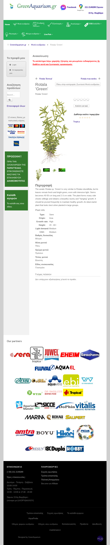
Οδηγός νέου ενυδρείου (48, 524)
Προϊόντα (84, 524)
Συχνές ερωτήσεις (49, 472)
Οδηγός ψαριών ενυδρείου (23, 524)
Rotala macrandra (88, 79)
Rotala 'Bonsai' (45, 79)
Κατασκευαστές (69, 524)
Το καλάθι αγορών (75, 513)
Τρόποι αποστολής (49, 476)
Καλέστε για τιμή (81, 106)
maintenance (55, 530)
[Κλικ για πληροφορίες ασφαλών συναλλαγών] (11, 132)
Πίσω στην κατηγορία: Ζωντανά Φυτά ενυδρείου (77, 84)
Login (14, 65)
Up (101, 538)
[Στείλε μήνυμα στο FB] (63, 7)
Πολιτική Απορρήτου (50, 479)
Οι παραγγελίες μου (16, 71)
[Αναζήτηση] (9, 100)
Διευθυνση (97, 524)
